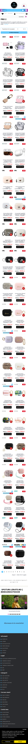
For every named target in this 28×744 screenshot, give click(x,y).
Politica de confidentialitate (9, 658)
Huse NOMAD (5, 704)
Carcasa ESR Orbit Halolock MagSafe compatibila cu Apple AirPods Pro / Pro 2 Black (20, 535)
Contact (4, 650)
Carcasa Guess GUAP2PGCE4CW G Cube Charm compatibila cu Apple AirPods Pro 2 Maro (20, 455)
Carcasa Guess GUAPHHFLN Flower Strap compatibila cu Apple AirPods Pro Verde (20, 401)
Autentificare (5, 712)
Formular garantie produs (8, 723)
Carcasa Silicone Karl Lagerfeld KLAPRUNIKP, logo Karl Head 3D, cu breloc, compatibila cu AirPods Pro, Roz (8, 187)
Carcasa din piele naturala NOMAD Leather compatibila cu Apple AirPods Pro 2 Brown (8, 562)
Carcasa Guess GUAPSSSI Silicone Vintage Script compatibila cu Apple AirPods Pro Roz (20, 321)
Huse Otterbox (5, 695)
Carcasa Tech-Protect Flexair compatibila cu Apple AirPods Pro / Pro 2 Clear (20, 161)
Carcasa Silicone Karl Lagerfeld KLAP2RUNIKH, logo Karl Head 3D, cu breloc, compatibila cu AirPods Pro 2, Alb (20, 187)
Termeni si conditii (6, 660)
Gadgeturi (4, 684)
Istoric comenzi (6, 716)
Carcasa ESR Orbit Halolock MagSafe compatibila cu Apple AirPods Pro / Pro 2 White (7, 535)
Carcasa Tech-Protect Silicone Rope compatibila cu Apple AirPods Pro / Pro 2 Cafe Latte (8, 107)
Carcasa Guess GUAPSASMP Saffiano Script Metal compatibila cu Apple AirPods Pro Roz (20, 348)
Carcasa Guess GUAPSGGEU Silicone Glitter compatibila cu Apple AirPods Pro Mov (7, 348)
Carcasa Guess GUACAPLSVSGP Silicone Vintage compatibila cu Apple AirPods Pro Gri (7, 508)
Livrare (4, 641)
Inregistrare (5, 714)
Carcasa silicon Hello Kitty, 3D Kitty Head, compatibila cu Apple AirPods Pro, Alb (7, 214)
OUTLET (4, 706)
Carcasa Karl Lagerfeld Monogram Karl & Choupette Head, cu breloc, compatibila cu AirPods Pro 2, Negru (20, 268)
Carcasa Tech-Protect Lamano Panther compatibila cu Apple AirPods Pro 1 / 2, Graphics (8, 161)
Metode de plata (6, 643)
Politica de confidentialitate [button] (8, 737)
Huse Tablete (5, 678)
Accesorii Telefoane (7, 682)
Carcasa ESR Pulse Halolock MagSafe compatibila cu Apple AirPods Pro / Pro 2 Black (20, 508)
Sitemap (4, 652)
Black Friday (5, 648)
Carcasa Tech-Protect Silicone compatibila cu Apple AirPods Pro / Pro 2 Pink (20, 107)
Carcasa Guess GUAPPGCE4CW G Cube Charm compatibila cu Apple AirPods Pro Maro (7, 374)
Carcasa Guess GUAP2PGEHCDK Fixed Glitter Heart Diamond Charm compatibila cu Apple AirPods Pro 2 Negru (8, 455)
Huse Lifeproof (5, 697)
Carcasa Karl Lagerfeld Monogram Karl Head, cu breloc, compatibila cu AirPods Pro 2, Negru (8, 268)
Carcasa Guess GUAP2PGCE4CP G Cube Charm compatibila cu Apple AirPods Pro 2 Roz (7, 481)
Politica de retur (6, 663)
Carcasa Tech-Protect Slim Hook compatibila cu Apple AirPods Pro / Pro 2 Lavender (20, 54)
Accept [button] (20, 741)
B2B (3, 667)
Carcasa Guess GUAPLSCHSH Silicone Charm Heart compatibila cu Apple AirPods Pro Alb (20, 374)
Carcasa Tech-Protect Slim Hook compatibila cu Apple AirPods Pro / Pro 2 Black (20, 80)
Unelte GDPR (5, 726)
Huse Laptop (5, 680)
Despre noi (4, 639)
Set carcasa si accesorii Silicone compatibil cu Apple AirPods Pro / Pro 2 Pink (7, 54)
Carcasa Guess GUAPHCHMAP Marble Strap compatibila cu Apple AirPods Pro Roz (20, 428)
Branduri (4, 687)
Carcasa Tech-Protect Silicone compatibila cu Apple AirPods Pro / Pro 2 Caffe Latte (8, 134)
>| (23, 571)
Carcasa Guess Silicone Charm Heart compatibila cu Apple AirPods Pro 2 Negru (7, 321)
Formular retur (6, 721)
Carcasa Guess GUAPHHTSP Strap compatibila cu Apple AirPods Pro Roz (7, 401)
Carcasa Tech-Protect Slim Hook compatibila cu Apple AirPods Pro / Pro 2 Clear (8, 80)
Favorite (4, 719)
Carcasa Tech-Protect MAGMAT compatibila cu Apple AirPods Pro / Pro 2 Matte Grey (20, 134)
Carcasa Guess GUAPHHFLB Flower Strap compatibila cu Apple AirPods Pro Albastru (7, 428)
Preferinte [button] (7, 741)
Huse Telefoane (5, 675)
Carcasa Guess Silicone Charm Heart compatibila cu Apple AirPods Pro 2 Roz (20, 294)
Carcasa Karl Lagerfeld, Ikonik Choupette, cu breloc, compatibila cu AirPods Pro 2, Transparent (20, 241)
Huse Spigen (4, 702)
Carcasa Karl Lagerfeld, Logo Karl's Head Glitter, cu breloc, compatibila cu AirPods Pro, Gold (20, 214)
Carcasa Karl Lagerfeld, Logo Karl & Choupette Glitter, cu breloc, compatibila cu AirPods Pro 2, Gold (8, 241)
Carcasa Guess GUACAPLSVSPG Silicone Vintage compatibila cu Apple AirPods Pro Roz (20, 481)
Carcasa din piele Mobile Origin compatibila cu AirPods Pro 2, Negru (20, 562)
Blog (3, 689)
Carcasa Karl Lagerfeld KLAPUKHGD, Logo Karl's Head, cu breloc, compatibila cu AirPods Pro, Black (8, 294)
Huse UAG (4, 699)
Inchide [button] (24, 729)
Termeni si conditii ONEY (7, 665)
